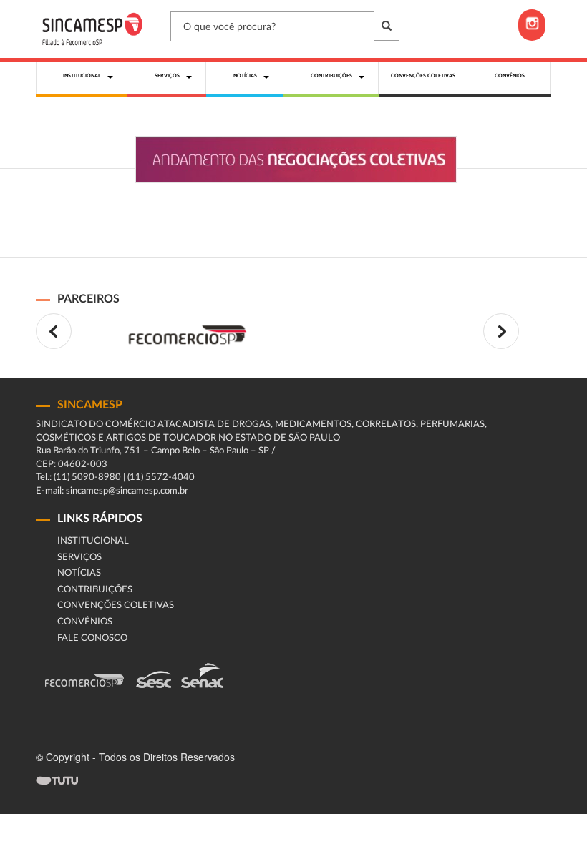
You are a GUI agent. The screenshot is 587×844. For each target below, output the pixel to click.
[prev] (54, 331)
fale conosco (92, 638)
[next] (501, 331)
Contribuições (94, 589)
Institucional (93, 541)
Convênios (84, 622)
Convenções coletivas (115, 605)
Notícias (79, 573)
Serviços (79, 557)
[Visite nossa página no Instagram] (531, 25)
